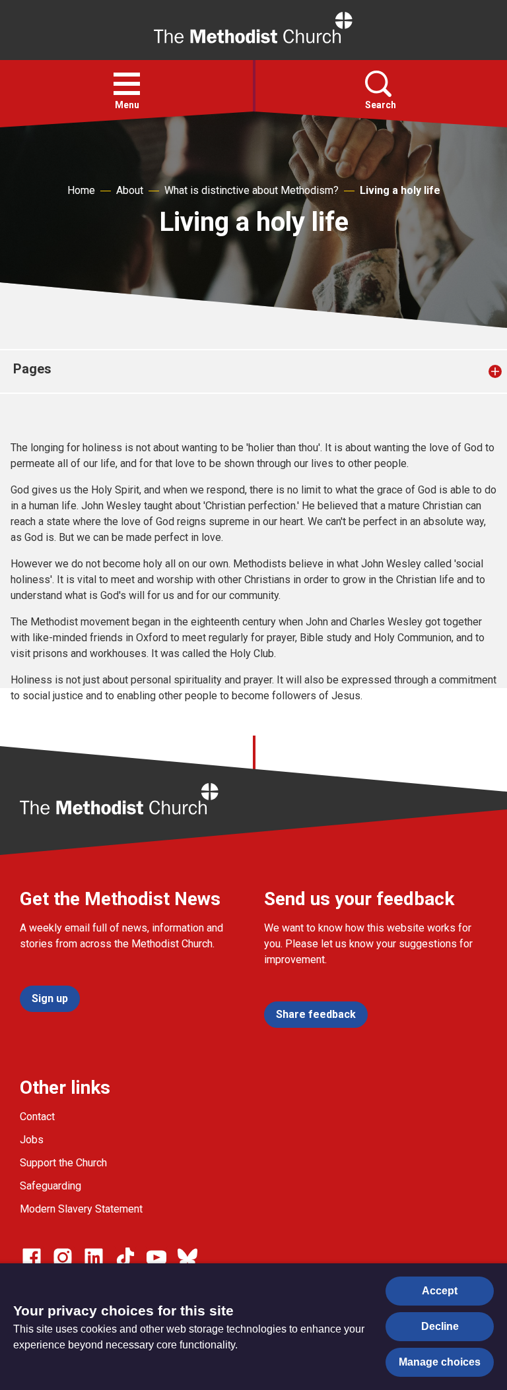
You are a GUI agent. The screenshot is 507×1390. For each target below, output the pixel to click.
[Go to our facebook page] (32, 1257)
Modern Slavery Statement (81, 1209)
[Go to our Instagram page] (63, 1257)
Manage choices (440, 1362)
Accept (439, 1290)
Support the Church (63, 1162)
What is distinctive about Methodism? (251, 190)
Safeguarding (50, 1186)
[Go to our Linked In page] (94, 1257)
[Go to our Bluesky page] (187, 1257)
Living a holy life (400, 190)
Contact (37, 1116)
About (129, 190)
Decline (440, 1326)
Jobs (32, 1139)
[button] (127, 84)
